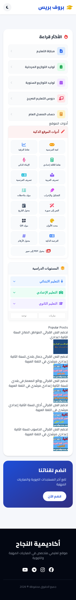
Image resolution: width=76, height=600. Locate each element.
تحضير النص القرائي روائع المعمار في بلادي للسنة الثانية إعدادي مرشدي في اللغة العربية (38, 383)
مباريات (52, 315)
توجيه (24, 315)
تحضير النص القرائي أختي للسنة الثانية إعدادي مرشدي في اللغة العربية (38, 407)
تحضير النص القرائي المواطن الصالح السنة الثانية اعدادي (40, 334)
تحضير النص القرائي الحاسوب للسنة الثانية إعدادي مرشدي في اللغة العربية (41, 431)
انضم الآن (54, 496)
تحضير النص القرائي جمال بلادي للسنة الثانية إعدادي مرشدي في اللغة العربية (39, 358)
